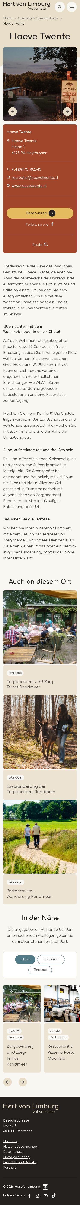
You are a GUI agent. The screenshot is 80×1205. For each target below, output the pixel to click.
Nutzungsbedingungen (21, 1146)
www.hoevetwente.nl (29, 186)
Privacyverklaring (16, 1157)
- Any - (25, 959)
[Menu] (72, 7)
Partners (9, 1167)
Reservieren (36, 213)
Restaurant (51, 959)
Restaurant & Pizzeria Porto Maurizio (61, 1052)
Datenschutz (13, 1151)
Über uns (10, 1141)
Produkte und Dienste (19, 1162)
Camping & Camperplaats (38, 18)
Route (37, 245)
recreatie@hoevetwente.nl (35, 178)
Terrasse (40, 969)
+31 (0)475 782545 (26, 169)
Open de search (60, 7)
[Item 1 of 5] (40, 84)
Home (7, 18)
